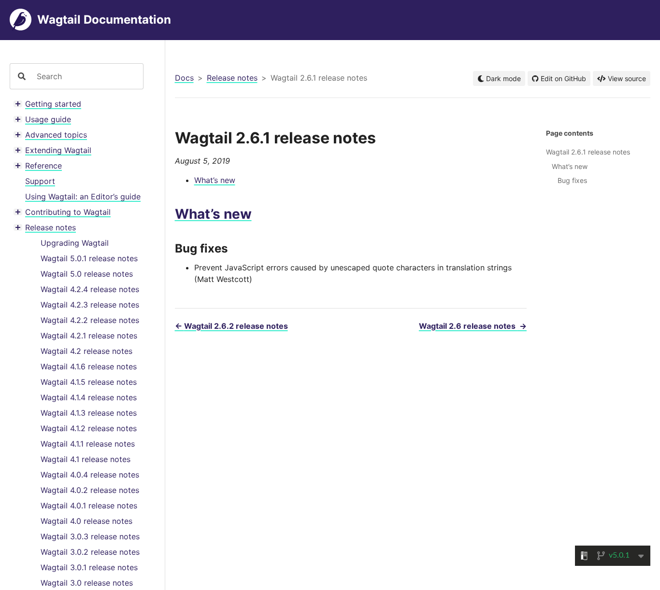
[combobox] (86, 76)
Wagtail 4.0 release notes (86, 521)
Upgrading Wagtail (75, 243)
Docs (184, 78)
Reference (43, 165)
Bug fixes (572, 180)
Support (40, 181)
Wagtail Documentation (104, 20)
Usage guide (48, 119)
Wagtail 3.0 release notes (87, 583)
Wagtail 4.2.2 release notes (90, 320)
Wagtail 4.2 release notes (86, 351)
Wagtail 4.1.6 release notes (89, 366)
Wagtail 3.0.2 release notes (90, 552)
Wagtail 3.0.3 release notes (90, 536)
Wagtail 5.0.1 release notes (89, 258)
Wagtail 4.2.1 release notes (89, 335)
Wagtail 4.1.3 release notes (89, 413)
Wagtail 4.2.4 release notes (90, 289)
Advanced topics (56, 135)
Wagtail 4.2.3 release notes (90, 304)
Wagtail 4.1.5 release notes (89, 382)
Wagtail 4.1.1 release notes (88, 444)
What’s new (214, 180)
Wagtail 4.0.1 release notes (89, 505)
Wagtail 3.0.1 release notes (89, 567)
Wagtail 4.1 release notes (85, 459)
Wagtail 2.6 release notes (473, 326)
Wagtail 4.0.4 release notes (90, 474)
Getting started (53, 104)
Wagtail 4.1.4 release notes (89, 397)
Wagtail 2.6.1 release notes (588, 152)
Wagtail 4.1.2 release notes (89, 428)
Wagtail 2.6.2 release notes (231, 326)
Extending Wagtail (58, 150)
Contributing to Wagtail (68, 212)
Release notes (50, 227)
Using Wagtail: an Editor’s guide (83, 196)
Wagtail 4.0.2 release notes (90, 490)
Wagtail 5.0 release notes (87, 274)
